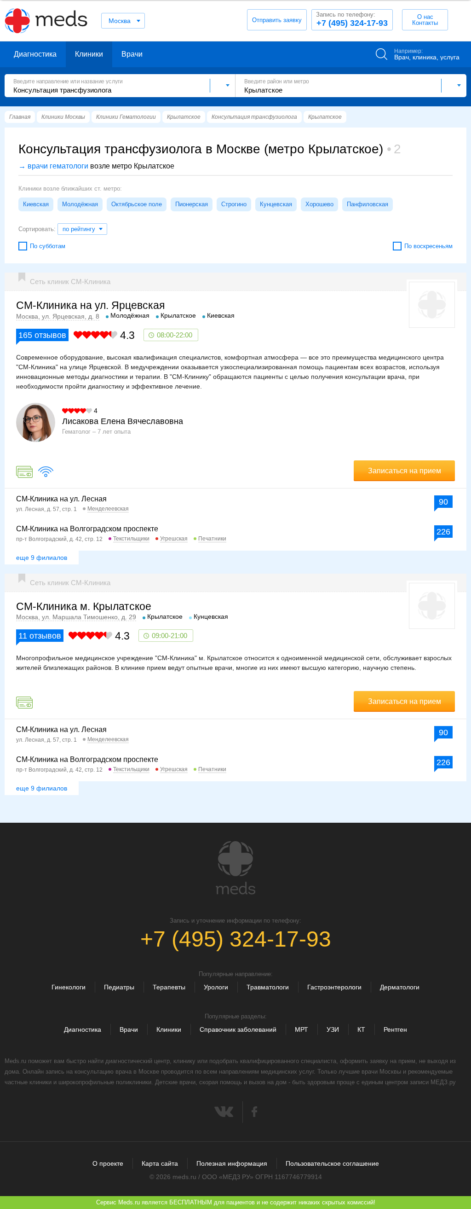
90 (443, 501)
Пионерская (191, 204)
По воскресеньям (428, 246)
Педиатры (119, 987)
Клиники (89, 54)
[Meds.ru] (235, 868)
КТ (361, 1029)
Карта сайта (160, 1163)
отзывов (42, 335)
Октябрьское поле (136, 204)
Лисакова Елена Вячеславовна (122, 421)
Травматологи (268, 987)
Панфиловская (367, 204)
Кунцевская (276, 204)
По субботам (47, 246)
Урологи (216, 987)
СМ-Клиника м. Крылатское (83, 606)
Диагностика (35, 54)
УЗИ (333, 1029)
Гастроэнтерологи (334, 987)
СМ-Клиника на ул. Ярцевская (90, 305)
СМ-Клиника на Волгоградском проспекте (87, 529)
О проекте (107, 1163)
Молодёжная (80, 204)
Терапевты (169, 987)
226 (443, 531)
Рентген (395, 1029)
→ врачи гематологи (53, 166)
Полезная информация (231, 1163)
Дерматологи (399, 987)
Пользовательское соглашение (332, 1163)
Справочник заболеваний (238, 1029)
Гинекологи (69, 987)
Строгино (234, 204)
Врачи (132, 54)
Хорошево (319, 204)
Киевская (36, 204)
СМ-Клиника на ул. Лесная (61, 499)
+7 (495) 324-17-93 (352, 19)
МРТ (301, 1029)
